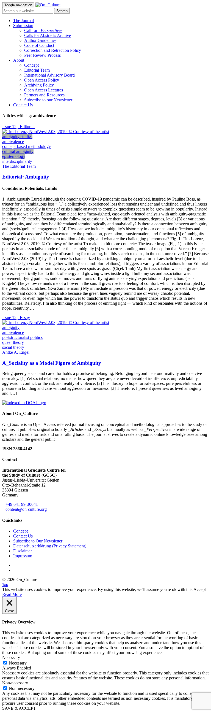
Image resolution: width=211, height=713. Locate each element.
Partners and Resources (44, 95)
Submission (23, 25)
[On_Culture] (47, 4)
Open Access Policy (41, 80)
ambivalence (13, 141)
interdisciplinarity (17, 161)
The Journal (23, 20)
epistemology (13, 156)
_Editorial (26, 126)
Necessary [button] (11, 657)
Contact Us (23, 104)
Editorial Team (37, 70)
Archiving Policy (39, 85)
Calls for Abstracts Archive (47, 35)
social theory (13, 347)
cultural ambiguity (18, 151)
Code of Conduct (39, 45)
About (18, 60)
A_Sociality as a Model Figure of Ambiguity (51, 363)
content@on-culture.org (26, 509)
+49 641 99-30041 (21, 504)
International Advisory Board (49, 75)
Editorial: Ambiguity (25, 177)
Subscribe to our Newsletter (48, 100)
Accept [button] (199, 589)
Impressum (22, 555)
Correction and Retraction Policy (52, 50)
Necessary (18, 663)
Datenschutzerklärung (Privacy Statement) (49, 546)
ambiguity (11, 327)
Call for (43, 30)
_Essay (24, 317)
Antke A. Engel (15, 352)
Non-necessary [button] (15, 682)
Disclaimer (22, 551)
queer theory (13, 342)
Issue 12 (9, 126)
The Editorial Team (19, 166)
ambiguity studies (17, 136)
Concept (31, 65)
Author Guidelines (40, 40)
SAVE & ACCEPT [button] (19, 708)
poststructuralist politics (22, 337)
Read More (12, 594)
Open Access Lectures (43, 90)
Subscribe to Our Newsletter (37, 541)
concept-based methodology (26, 146)
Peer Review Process (42, 55)
